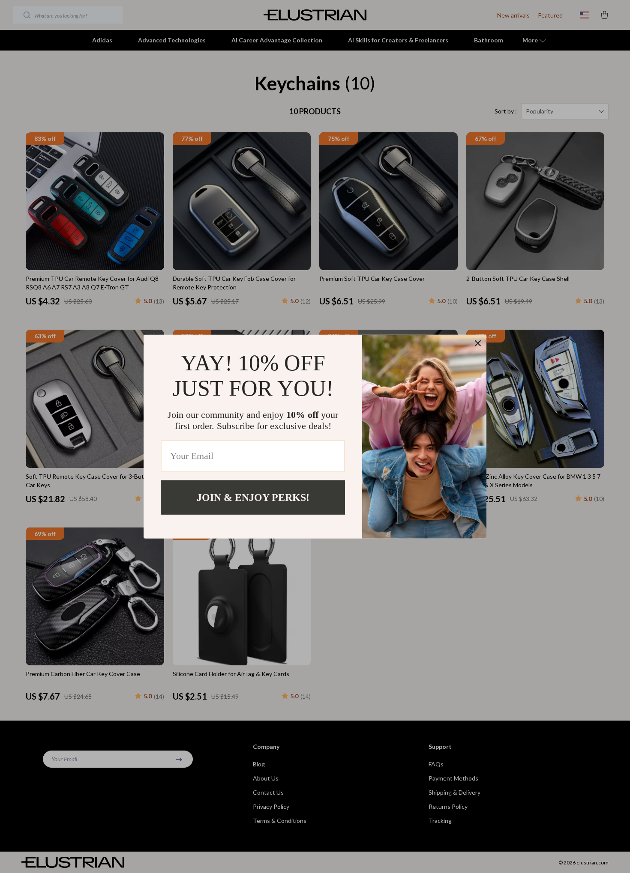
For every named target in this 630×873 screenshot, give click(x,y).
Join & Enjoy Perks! (253, 497)
